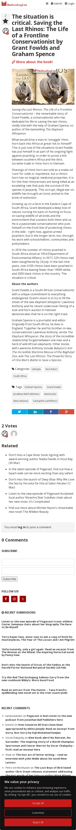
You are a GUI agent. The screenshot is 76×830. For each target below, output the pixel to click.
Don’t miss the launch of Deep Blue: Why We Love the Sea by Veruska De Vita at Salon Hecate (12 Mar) (41, 483)
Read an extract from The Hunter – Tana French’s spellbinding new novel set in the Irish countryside (34, 691)
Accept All (38, 803)
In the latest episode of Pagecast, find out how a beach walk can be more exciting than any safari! (41, 471)
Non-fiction (51, 369)
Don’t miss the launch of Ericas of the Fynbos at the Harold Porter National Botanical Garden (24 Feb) (36, 666)
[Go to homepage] (14, 4)
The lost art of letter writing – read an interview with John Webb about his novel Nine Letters (36, 758)
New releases (20, 400)
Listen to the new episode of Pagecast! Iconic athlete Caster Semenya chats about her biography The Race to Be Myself (37, 624)
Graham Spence (33, 387)
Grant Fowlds (54, 387)
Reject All (38, 822)
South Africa (20, 376)
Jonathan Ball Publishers (26, 393)
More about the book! (34, 61)
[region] (38, 803)
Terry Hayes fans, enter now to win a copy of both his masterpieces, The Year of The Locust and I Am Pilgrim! (38, 638)
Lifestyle (36, 369)
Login (70, 3)
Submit (57, 3)
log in (22, 527)
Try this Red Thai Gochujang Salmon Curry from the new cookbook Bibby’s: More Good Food (35, 678)
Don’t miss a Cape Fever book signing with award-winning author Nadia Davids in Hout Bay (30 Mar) (41, 459)
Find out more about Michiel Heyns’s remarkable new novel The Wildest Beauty (41, 510)
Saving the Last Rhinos (45, 400)
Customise (38, 812)
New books (50, 393)
